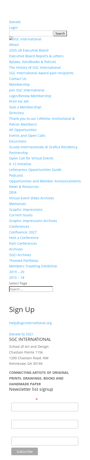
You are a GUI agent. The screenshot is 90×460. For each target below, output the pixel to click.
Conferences (19, 226)
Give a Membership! (25, 107)
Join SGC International (26, 90)
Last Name (19, 433)
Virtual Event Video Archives (31, 198)
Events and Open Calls (27, 135)
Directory (16, 113)
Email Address (24, 399)
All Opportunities (23, 129)
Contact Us (17, 78)
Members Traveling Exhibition (33, 266)
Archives (16, 249)
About (14, 44)
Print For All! (19, 101)
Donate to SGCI (21, 334)
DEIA (13, 192)
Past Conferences (23, 243)
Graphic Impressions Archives (33, 220)
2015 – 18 (16, 277)
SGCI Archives (20, 255)
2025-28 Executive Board (28, 50)
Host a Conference (24, 237)
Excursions (17, 141)
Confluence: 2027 (23, 232)
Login (13, 27)
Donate (15, 22)
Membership (19, 84)
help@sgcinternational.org (30, 323)
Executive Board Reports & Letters (36, 56)
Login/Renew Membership (30, 96)
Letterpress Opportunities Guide (35, 169)
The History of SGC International (35, 67)
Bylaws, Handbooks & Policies (32, 61)
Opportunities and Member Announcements (45, 181)
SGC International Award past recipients (41, 73)
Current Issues (21, 215)
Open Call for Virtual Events (31, 158)
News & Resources (24, 186)
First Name (20, 416)
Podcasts (16, 175)
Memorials (17, 203)
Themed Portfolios (23, 260)
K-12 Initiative (20, 164)
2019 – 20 (16, 272)
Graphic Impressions (25, 209)
